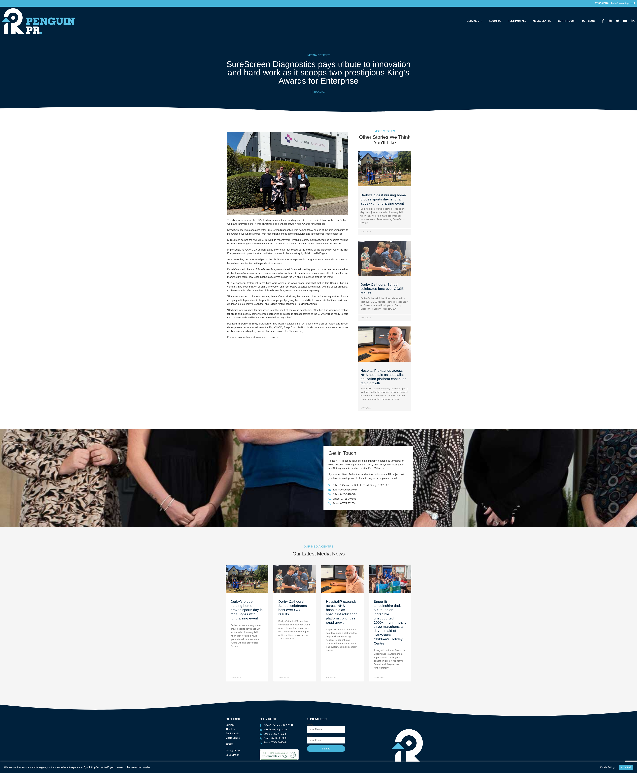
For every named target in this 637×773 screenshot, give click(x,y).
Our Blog (588, 21)
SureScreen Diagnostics (280, 229)
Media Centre (542, 21)
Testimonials (517, 21)
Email (310, 735)
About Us (495, 21)
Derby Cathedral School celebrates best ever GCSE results (382, 289)
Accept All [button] (626, 767)
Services (473, 21)
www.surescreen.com (267, 337)
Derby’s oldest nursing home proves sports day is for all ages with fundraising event (383, 199)
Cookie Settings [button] (607, 767)
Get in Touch (566, 21)
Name (310, 725)
